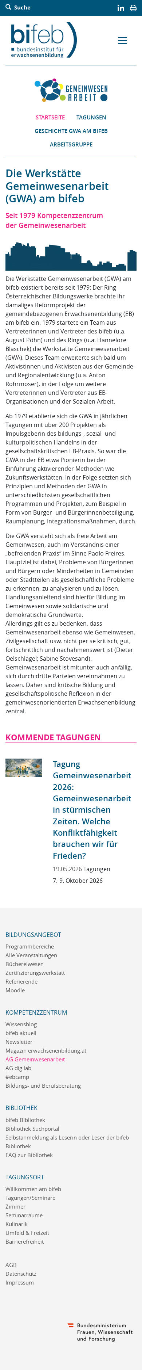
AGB (11, 1265)
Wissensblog (21, 1024)
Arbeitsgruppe (71, 144)
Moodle (15, 990)
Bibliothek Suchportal (32, 1128)
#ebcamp (17, 1076)
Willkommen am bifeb (33, 1189)
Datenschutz (20, 1273)
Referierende (21, 981)
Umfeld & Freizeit (27, 1232)
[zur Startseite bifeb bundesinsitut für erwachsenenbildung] (47, 40)
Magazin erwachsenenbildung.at (45, 1050)
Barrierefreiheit (24, 1241)
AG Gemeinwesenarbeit (35, 1059)
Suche (22, 7)
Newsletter (18, 1041)
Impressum (19, 1282)
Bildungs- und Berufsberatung (43, 1085)
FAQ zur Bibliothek (29, 1155)
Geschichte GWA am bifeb (71, 130)
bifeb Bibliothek (25, 1120)
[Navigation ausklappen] (122, 40)
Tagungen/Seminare (30, 1197)
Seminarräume (24, 1215)
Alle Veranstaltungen (31, 955)
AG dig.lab (18, 1068)
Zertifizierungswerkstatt (35, 972)
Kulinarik (16, 1224)
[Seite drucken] (133, 7)
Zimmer (15, 1206)
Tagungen (91, 117)
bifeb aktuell (20, 1033)
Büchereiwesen (24, 964)
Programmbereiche (29, 946)
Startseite (50, 117)
